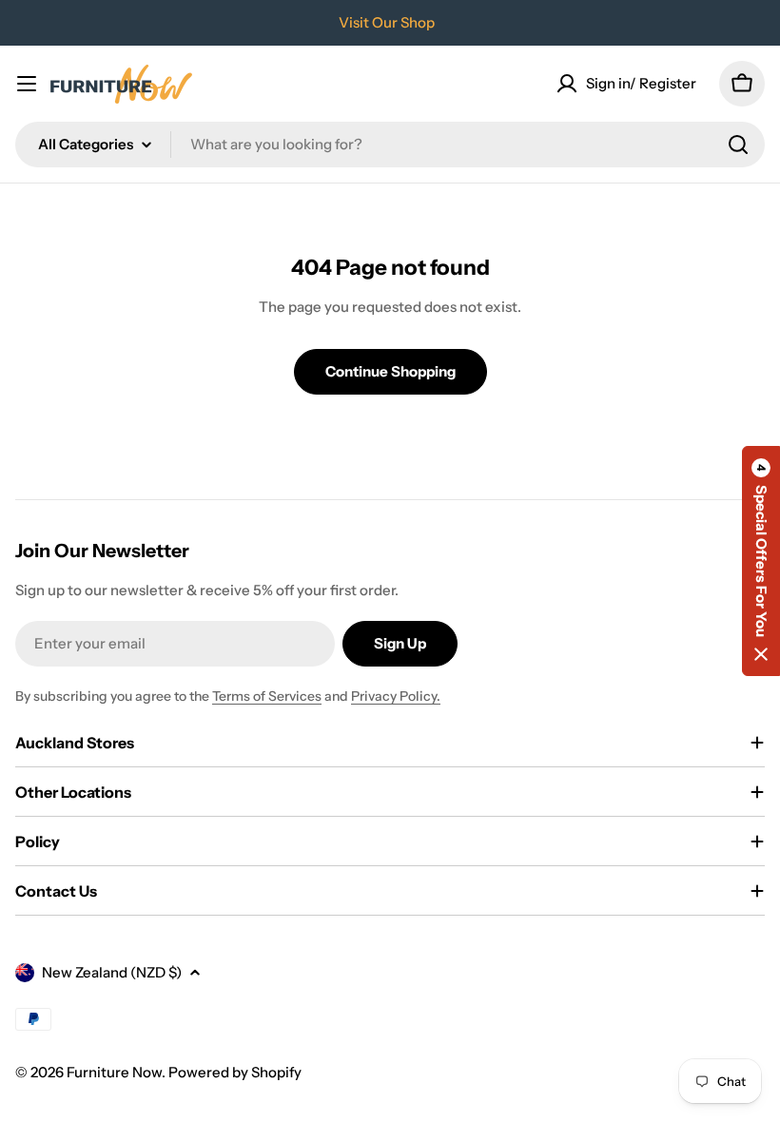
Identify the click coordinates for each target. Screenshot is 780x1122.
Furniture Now (114, 1072)
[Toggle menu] (26, 83)
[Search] (738, 144)
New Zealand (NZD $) (112, 972)
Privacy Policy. (395, 696)
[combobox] (390, 144)
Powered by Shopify (235, 1072)
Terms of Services (267, 696)
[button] (761, 561)
